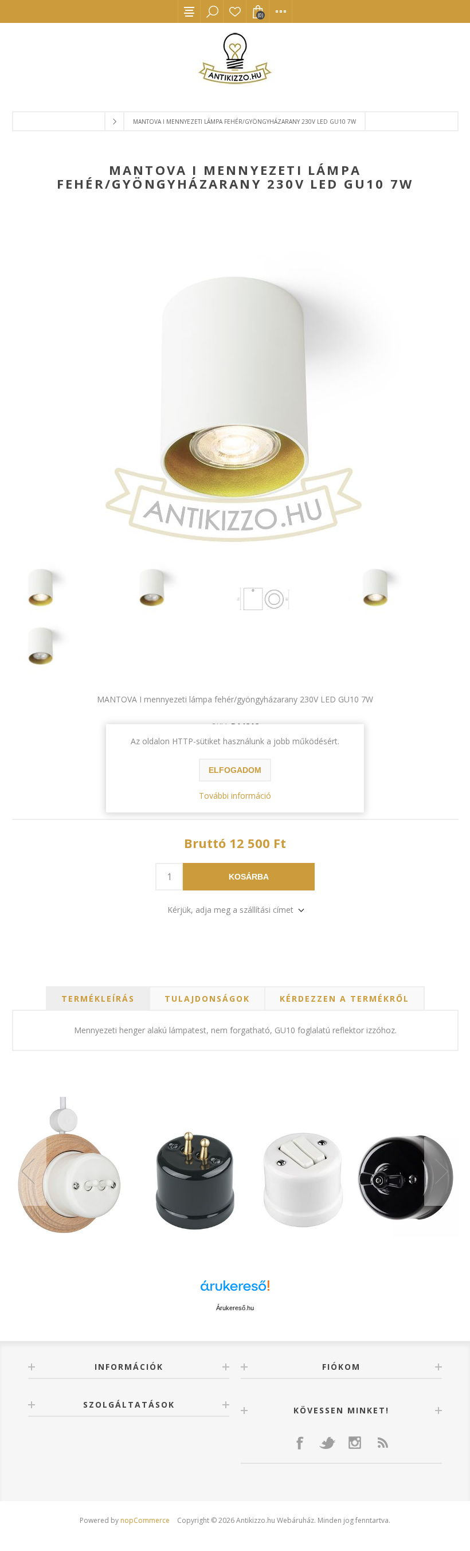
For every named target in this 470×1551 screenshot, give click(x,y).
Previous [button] (29, 1171)
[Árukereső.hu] (235, 1291)
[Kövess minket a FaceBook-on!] (299, 1442)
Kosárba (249, 876)
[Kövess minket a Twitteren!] (327, 1442)
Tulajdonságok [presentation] (207, 998)
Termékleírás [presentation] (98, 998)
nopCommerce (145, 1520)
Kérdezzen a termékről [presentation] (344, 998)
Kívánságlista (235, 11)
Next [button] (441, 1171)
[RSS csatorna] (382, 1442)
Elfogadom (235, 770)
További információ (235, 795)
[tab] (98, 998)
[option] (235, 1171)
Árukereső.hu (235, 1307)
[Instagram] (354, 1442)
